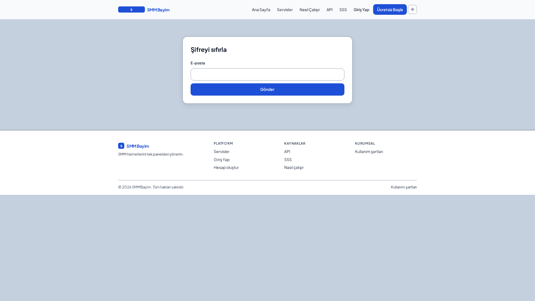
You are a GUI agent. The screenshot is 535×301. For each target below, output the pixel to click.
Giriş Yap (361, 9)
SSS (343, 9)
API (330, 9)
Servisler (285, 9)
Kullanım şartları (369, 151)
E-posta (198, 63)
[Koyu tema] (412, 9)
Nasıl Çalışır (310, 9)
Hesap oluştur (226, 167)
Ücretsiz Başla (390, 9)
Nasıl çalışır (294, 167)
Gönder (267, 89)
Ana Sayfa (261, 9)
